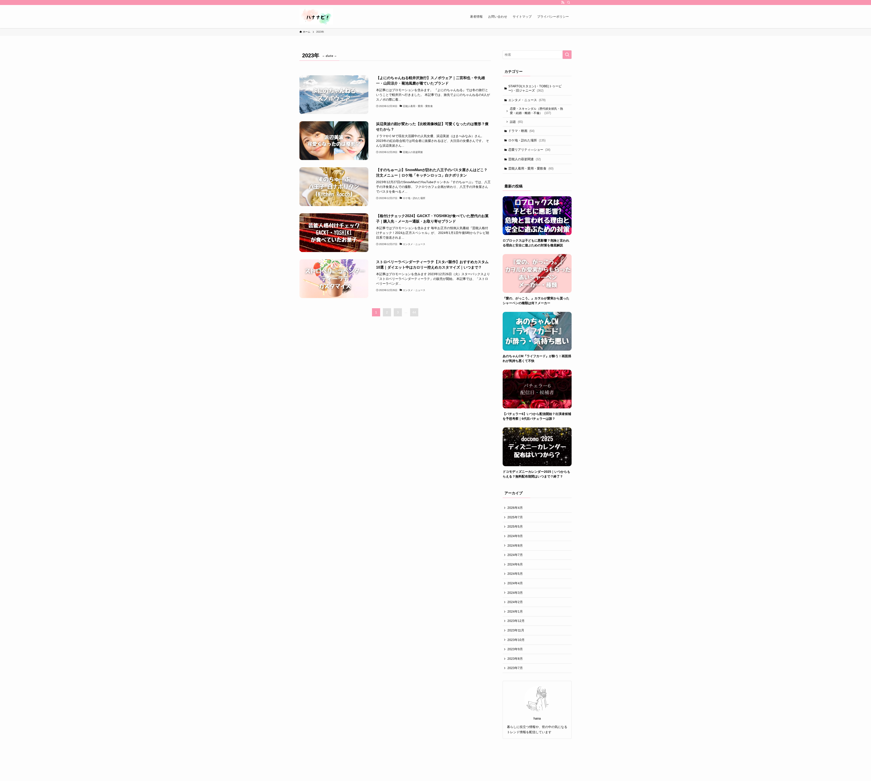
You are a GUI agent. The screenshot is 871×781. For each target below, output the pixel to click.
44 (414, 312)
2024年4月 (515, 583)
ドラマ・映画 (521, 131)
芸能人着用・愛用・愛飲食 (530, 168)
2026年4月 (515, 507)
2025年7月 (515, 517)
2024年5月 (515, 573)
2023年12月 (516, 621)
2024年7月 (515, 555)
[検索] (569, 2)
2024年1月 (515, 611)
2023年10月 (516, 640)
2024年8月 (515, 545)
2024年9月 (515, 536)
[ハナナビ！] (316, 16)
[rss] (563, 2)
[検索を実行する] (567, 54)
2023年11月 (515, 630)
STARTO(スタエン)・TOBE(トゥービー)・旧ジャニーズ (535, 88)
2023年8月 (515, 658)
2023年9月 (515, 649)
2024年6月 (515, 564)
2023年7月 (515, 668)
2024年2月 (515, 602)
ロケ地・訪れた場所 (527, 140)
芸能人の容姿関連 (524, 159)
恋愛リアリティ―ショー (529, 149)
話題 (516, 122)
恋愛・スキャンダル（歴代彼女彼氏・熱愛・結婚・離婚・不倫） (536, 111)
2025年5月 (515, 526)
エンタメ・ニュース (527, 100)
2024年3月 (515, 592)
